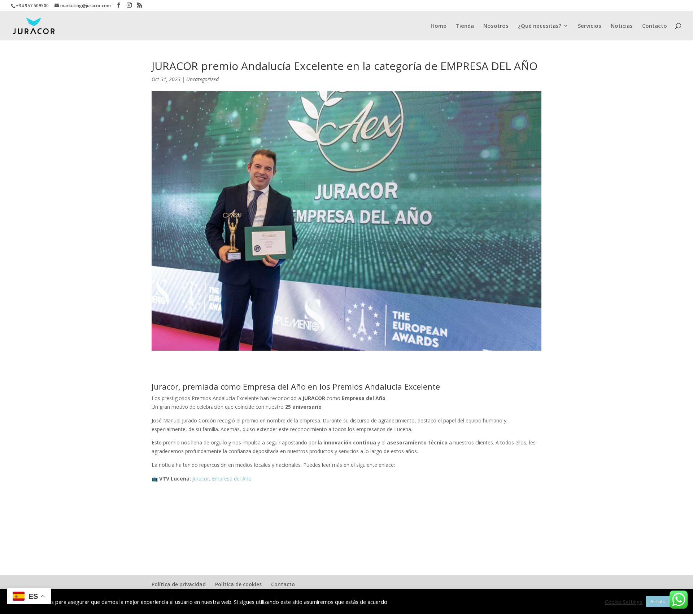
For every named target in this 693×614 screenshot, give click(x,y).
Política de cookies (238, 584)
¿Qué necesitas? (539, 26)
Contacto (654, 26)
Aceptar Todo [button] (665, 601)
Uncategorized (202, 79)
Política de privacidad (179, 584)
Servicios (589, 26)
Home (438, 26)
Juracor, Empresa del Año (222, 478)
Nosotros (496, 26)
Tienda (465, 26)
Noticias (622, 26)
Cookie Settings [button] (623, 601)
